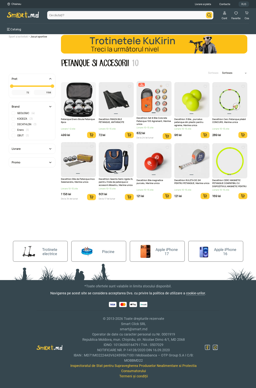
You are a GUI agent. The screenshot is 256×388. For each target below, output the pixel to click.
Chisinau (16, 4)
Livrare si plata (203, 4)
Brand (16, 106)
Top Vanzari (141, 84)
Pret (14, 79)
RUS (243, 4)
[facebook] (207, 347)
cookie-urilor (195, 293)
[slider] (11, 86)
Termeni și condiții (133, 376)
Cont (224, 18)
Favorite (236, 18)
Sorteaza (213, 72)
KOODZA (25, 118)
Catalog (15, 29)
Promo (16, 162)
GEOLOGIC (26, 113)
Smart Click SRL (27, 385)
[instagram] (215, 347)
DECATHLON (27, 124)
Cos (247, 18)
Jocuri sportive (38, 36)
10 (135, 63)
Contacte (224, 4)
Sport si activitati (18, 36)
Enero (23, 129)
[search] (209, 15)
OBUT (23, 135)
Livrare (16, 149)
